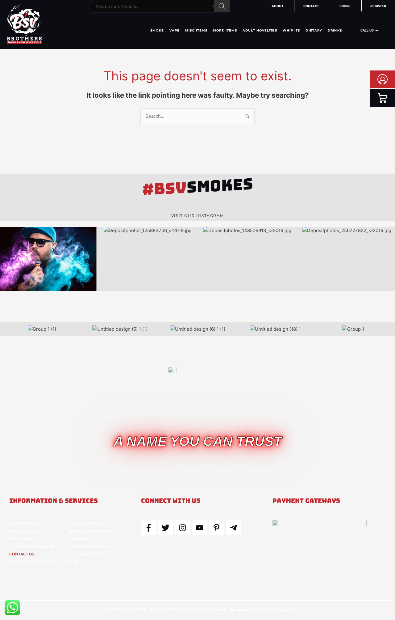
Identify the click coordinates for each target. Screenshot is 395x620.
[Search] (222, 6)
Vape (174, 30)
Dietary (314, 30)
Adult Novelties (260, 30)
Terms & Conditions (89, 531)
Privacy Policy (25, 531)
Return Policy (25, 539)
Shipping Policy (26, 523)
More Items (225, 30)
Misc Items (196, 30)
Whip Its (291, 30)
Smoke (157, 30)
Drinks (335, 30)
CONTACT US (21, 554)
